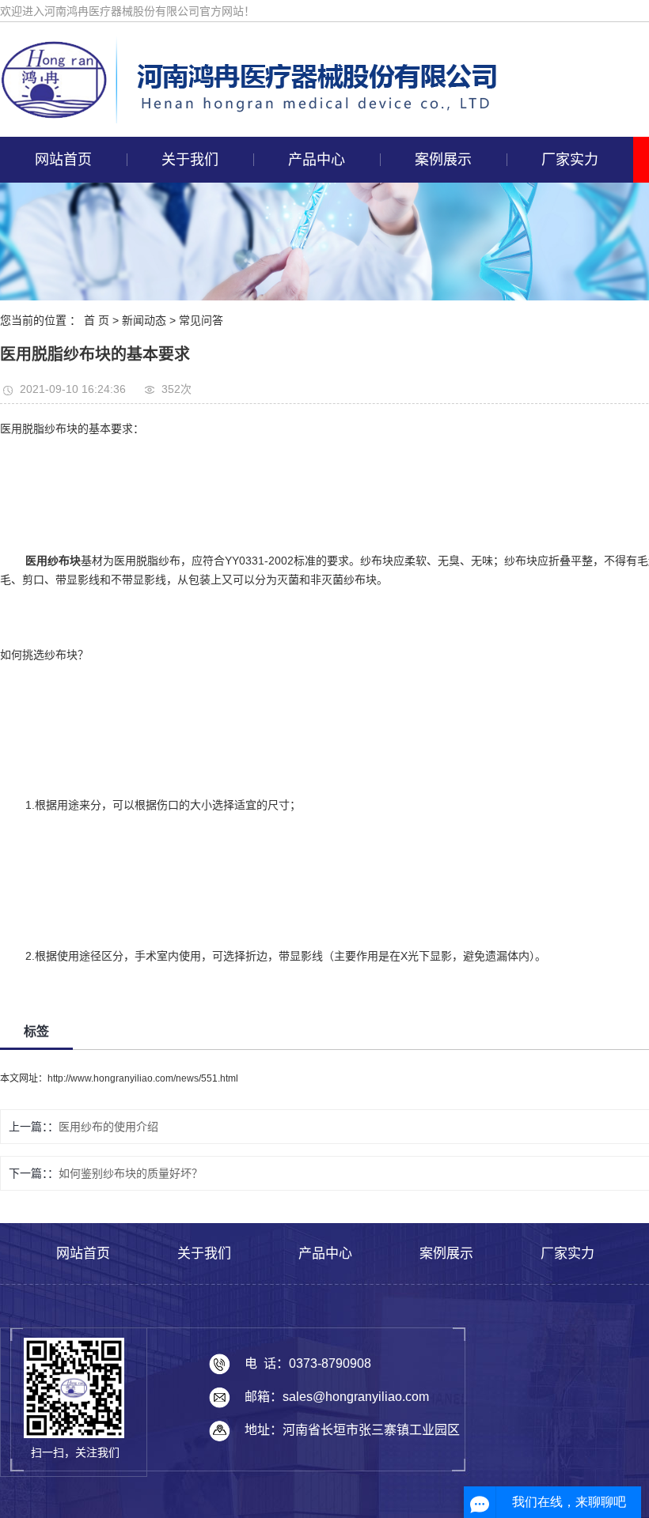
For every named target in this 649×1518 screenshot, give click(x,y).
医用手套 (313, 418)
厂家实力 (569, 160)
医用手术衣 (313, 454)
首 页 (96, 320)
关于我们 (189, 160)
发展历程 (187, 309)
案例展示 (443, 160)
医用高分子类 (313, 309)
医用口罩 (313, 527)
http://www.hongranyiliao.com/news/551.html (142, 1078)
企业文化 (187, 236)
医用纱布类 (313, 382)
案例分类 (440, 200)
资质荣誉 (187, 272)
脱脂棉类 (313, 272)
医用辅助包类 (313, 345)
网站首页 (63, 160)
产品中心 (316, 160)
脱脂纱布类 (313, 236)
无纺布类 (313, 200)
